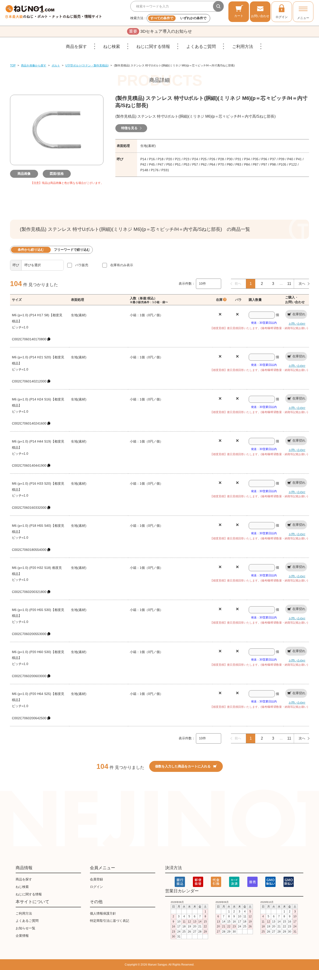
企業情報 (22, 935)
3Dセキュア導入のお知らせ (160, 31)
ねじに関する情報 (153, 46)
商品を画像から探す (33, 65)
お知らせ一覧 (25, 928)
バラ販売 (81, 265)
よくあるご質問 (201, 46)
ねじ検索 (111, 46)
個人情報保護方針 (103, 913)
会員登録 (96, 879)
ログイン (282, 17)
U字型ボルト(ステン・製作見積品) (87, 65)
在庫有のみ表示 (121, 265)
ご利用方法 (242, 46)
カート (238, 16)
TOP (13, 65)
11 (289, 284)
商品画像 (24, 173)
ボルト (56, 65)
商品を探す (76, 46)
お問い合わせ (260, 16)
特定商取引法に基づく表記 (109, 921)
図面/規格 (57, 173)
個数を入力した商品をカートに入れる (183, 766)
